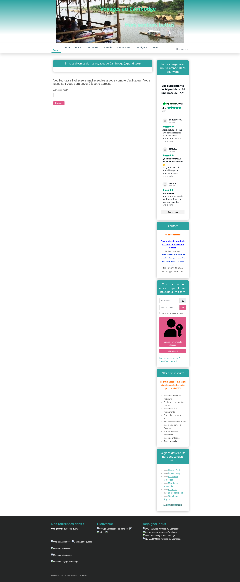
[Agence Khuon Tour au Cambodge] (61, 548)
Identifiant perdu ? (168, 361)
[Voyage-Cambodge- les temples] (112, 529)
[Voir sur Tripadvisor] (165, 120)
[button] (67, 47)
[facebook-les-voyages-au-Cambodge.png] (160, 532)
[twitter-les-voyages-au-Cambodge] (159, 535)
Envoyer (59, 103)
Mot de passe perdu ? (169, 358)
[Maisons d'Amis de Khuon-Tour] (61, 542)
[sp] (100, 532)
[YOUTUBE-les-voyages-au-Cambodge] (161, 529)
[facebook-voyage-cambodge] (64, 562)
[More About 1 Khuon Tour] (61, 555)
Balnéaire (172, 489)
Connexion (173, 351)
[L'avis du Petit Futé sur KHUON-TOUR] (82, 542)
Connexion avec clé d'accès (173, 343)
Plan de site (83, 575)
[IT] (107, 532)
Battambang (174, 473)
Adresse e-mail (60, 90)
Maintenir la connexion (173, 313)
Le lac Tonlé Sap (175, 492)
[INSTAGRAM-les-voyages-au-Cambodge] (162, 539)
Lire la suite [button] (167, 141)
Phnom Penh (174, 470)
